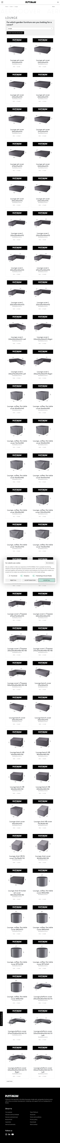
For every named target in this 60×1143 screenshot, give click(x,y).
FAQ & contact (33, 1124)
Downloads (33, 1122)
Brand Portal (8, 1119)
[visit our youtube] (12, 1134)
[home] (31, 2)
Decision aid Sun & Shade (12, 1114)
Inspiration (8, 1122)
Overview (50, 563)
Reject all (13, 580)
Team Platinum (34, 1112)
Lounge (10, 28)
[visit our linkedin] (9, 1134)
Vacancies (32, 1114)
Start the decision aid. (15, 33)
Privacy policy (33, 1119)
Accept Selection (30, 580)
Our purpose (8, 1112)
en (58, 2)
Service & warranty (10, 1124)
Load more (9, 1081)
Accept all (46, 580)
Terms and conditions (35, 1117)
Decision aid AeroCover (11, 1117)
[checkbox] (11, 576)
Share (53, 6)
